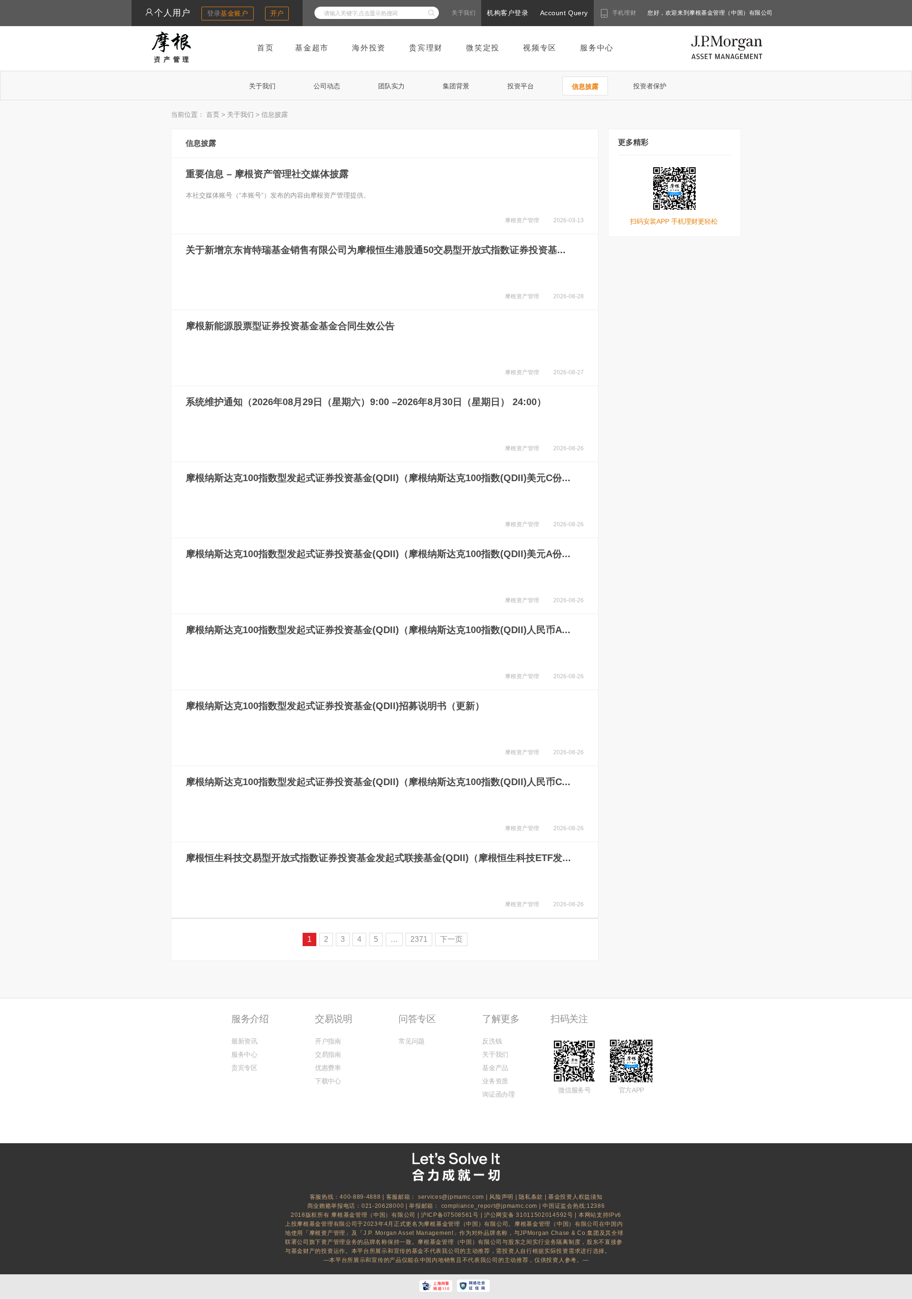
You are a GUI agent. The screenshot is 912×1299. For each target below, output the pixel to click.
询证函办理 (498, 1094)
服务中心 (597, 48)
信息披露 (585, 86)
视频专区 (540, 48)
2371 (419, 939)
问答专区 (417, 1019)
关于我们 (463, 12)
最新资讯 (244, 1041)
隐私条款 (531, 1197)
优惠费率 (328, 1067)
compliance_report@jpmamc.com (490, 1206)
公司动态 (327, 86)
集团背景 (456, 86)
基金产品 (495, 1067)
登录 (227, 13)
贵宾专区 (244, 1067)
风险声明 (501, 1197)
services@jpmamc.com (451, 1197)
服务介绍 (249, 1019)
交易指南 (328, 1054)
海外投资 (369, 48)
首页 (265, 48)
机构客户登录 (507, 13)
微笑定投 (483, 48)
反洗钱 (492, 1041)
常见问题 (412, 1041)
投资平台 (520, 86)
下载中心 (328, 1081)
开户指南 (328, 1041)
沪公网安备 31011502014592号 (529, 1215)
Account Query (564, 13)
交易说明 (333, 1019)
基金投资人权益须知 (575, 1197)
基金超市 (312, 48)
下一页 (451, 939)
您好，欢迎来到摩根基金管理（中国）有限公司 (679, 12)
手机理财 (624, 12)
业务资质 (495, 1081)
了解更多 (500, 1019)
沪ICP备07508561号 (451, 1215)
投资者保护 (649, 86)
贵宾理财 (426, 48)
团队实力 (391, 86)
